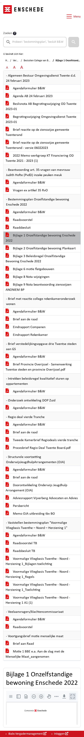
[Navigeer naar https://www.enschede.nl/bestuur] (24, 16)
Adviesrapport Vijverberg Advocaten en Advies (45, 498)
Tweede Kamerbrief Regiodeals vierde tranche (45, 440)
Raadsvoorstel (22, 220)
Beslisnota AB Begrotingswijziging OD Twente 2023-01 (41, 106)
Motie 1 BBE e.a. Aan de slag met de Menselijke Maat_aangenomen (35, 654)
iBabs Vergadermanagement (26, 733)
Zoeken (7, 33)
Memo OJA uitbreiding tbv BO (33, 513)
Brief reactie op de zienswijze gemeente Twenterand (37, 132)
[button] (73, 42)
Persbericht (20, 506)
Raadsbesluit (21, 227)
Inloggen (59, 733)
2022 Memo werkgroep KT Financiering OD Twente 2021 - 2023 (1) (40, 158)
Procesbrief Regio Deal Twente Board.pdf (41, 448)
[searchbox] (35, 42)
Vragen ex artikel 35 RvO (30, 190)
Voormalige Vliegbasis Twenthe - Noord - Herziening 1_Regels (38, 574)
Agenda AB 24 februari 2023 (32, 96)
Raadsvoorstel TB (24, 543)
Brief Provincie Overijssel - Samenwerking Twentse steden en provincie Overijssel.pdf (39, 367)
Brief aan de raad (24, 319)
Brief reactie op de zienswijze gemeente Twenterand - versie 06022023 (37, 145)
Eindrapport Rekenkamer (30, 335)
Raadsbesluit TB (23, 551)
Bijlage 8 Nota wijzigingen (30, 277)
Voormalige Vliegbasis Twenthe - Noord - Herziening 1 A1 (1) (38, 600)
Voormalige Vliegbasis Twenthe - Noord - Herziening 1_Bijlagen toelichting (38, 561)
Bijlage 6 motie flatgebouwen (33, 269)
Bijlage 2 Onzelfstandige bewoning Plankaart (44, 248)
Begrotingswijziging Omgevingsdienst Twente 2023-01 (41, 119)
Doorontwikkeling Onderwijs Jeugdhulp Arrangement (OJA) (36, 488)
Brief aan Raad (23, 644)
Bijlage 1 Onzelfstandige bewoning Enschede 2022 (40, 238)
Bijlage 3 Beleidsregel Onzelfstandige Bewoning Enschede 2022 (35, 259)
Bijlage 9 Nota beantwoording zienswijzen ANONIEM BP (38, 287)
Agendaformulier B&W (28, 88)
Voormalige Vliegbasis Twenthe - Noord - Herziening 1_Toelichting (38, 587)
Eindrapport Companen (28, 327)
